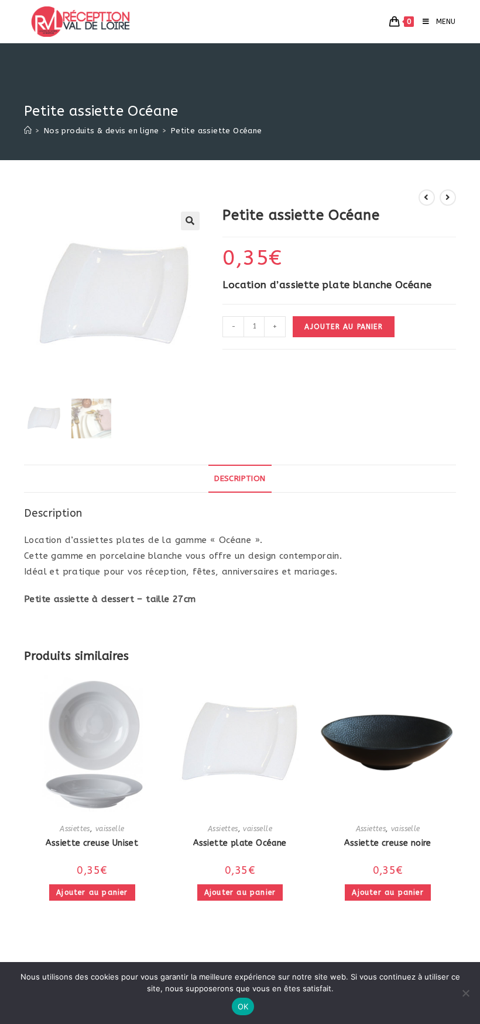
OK (243, 1006)
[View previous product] (427, 197)
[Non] (465, 993)
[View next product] (448, 197)
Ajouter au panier (343, 327)
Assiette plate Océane (239, 843)
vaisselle (110, 829)
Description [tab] (239, 478)
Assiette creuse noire (387, 843)
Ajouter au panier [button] (92, 892)
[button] (190, 221)
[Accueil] (28, 130)
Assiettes (75, 829)
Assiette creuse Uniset (92, 843)
